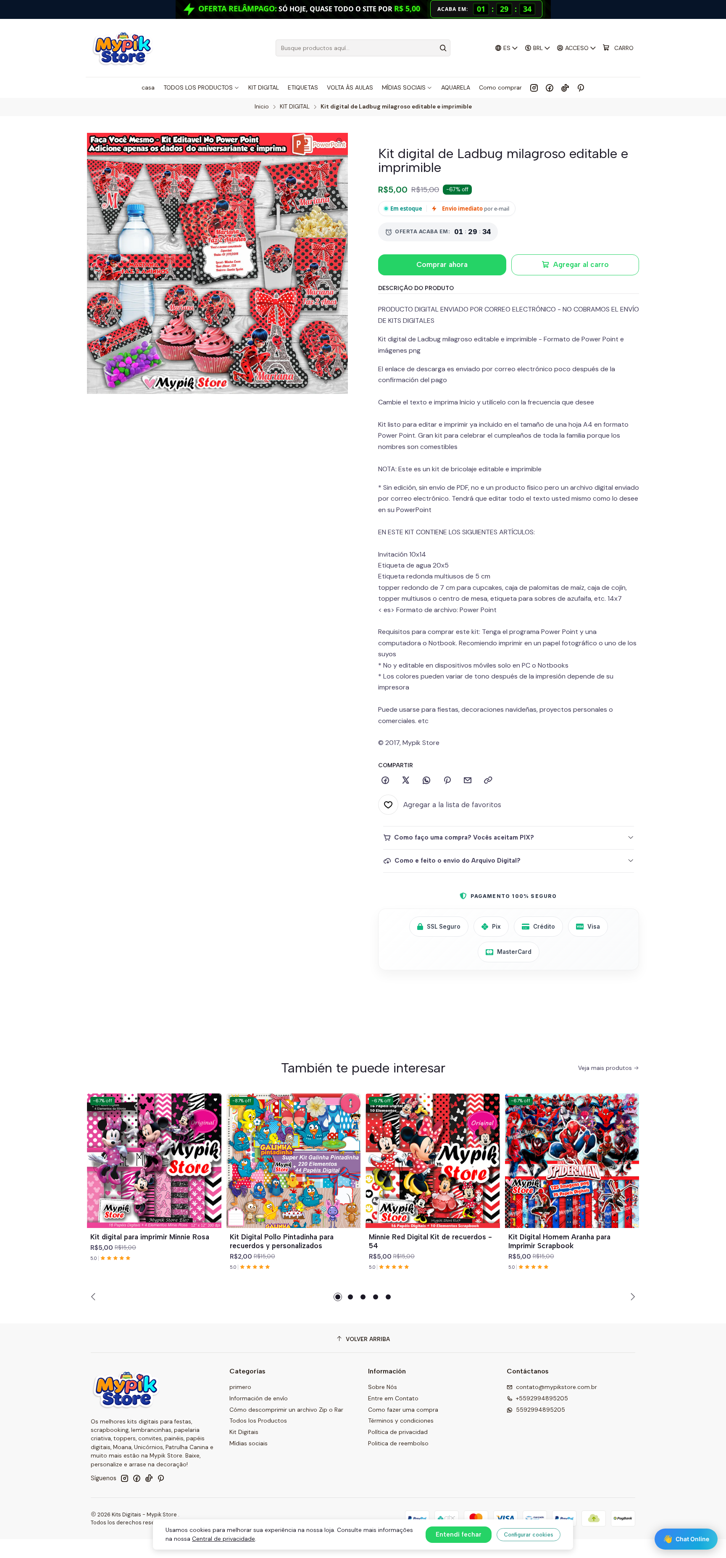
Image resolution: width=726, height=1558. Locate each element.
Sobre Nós (382, 1387)
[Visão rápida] (211, 1170)
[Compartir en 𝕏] (406, 780)
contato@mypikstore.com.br (556, 1387)
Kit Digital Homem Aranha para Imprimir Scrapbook (559, 1241)
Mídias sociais (248, 1443)
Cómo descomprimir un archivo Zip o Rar (286, 1409)
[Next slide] (631, 1297)
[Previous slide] (94, 1297)
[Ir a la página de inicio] (122, 48)
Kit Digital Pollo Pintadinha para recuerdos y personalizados (282, 1241)
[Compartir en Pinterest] (447, 780)
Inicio (262, 107)
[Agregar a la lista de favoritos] (211, 1150)
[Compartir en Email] (467, 780)
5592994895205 (540, 1409)
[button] (338, 1297)
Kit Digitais (243, 1432)
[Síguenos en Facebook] (549, 87)
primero (240, 1387)
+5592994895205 (542, 1398)
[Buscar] (443, 48)
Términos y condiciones (401, 1420)
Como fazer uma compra (403, 1409)
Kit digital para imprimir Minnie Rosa (149, 1237)
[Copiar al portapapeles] (488, 780)
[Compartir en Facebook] (385, 780)
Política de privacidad (398, 1432)
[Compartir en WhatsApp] (426, 780)
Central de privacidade (223, 1538)
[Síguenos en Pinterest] (580, 87)
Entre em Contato (393, 1398)
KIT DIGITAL (295, 107)
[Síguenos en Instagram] (534, 87)
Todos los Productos (258, 1420)
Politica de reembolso (398, 1443)
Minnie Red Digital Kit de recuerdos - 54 (430, 1241)
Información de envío (258, 1398)
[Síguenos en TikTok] (565, 87)
